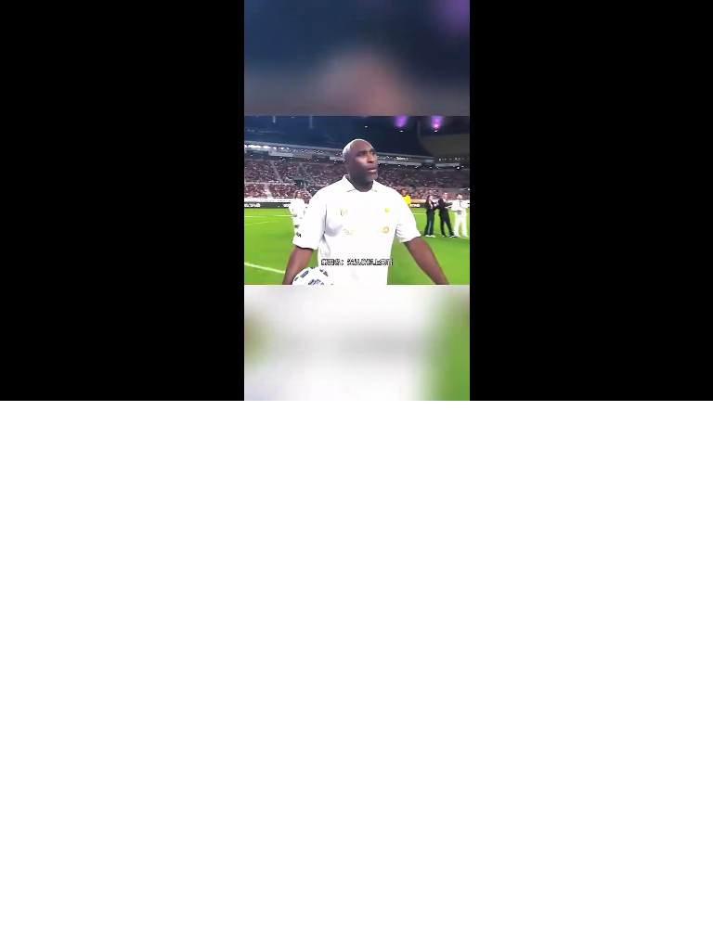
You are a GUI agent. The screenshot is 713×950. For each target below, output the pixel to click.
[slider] (356, 365)
